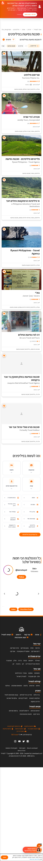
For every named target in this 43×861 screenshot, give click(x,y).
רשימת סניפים (35, 711)
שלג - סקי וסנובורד (34, 676)
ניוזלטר (7, 686)
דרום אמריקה (35, 651)
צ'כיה (20, 660)
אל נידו (38, 394)
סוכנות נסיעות (18, 89)
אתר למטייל (37, 29)
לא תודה (19, 14)
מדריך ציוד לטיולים (26, 695)
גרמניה (18, 664)
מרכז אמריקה (14, 648)
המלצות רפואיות (34, 698)
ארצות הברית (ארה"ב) (33, 664)
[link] (28, 741)
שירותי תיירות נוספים (24, 218)
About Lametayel (32, 748)
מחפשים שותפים (16, 686)
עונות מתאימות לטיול (11, 695)
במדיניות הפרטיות (34, 859)
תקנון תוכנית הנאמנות (11, 748)
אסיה (23, 29)
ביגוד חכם (36, 714)
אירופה (37, 648)
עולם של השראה (12, 698)
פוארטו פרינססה (35, 349)
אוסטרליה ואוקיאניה (23, 651)
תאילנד (37, 660)
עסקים (30, 673)
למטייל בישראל (21, 676)
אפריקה (12, 651)
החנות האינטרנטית (26, 714)
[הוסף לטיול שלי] (4, 53)
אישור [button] (4, 857)
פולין (14, 660)
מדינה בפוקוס (35, 701)
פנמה (25, 660)
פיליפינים (16, 29)
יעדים (29, 29)
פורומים (31, 686)
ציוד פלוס (37, 695)
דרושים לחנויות (24, 711)
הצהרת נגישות (21, 750)
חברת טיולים (26, 89)
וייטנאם (30, 660)
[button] (32, 850)
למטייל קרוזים (23, 698)
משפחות (37, 673)
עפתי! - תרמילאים (21, 673)
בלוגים (26, 686)
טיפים (38, 686)
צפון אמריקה (25, 648)
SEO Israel (14, 734)
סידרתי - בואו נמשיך (30, 14)
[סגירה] (41, 847)
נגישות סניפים (13, 711)
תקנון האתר (22, 748)
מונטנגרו (9, 660)
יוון (13, 664)
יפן (23, 664)
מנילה (38, 89)
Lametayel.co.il (37, 753)
